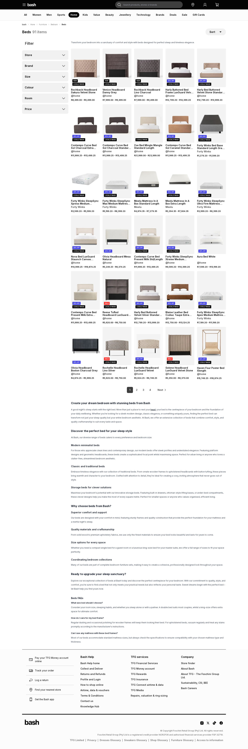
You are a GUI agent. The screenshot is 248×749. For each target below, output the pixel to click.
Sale (184, 14)
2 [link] (136, 389)
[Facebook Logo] (221, 724)
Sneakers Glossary (135, 740)
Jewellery (125, 14)
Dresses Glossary (110, 740)
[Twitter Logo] (208, 724)
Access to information (210, 740)
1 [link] (129, 389)
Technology (143, 14)
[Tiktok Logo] (214, 724)
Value (96, 14)
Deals (173, 14)
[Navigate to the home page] (31, 4)
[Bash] (24, 24)
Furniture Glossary (182, 740)
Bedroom (54, 24)
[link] (162, 390)
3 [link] (143, 389)
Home (74, 14)
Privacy (91, 740)
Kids (85, 14)
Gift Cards (199, 14)
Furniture (43, 24)
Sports (61, 14)
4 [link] (150, 389)
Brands (160, 14)
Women (36, 14)
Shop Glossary (159, 740)
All (25, 14)
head (153, 409)
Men (49, 14)
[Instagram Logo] (202, 724)
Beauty (109, 14)
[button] (193, 5)
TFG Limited (77, 740)
